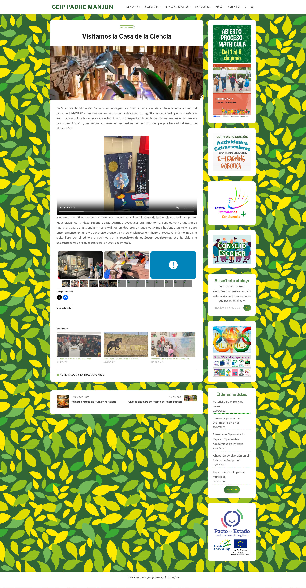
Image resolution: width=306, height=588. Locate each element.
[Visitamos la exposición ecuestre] (126, 344)
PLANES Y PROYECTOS (177, 7)
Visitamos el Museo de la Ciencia (74, 358)
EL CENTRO (133, 7)
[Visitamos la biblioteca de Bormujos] (173, 344)
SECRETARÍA (151, 7)
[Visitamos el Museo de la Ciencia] (79, 344)
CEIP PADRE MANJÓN (82, 7)
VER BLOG (232, 489)
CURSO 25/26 (202, 7)
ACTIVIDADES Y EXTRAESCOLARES (82, 374)
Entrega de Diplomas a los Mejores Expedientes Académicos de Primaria (229, 439)
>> (247, 307)
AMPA (219, 7)
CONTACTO (234, 7)
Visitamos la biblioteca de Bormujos (170, 358)
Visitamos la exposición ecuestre (121, 358)
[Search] (252, 7)
